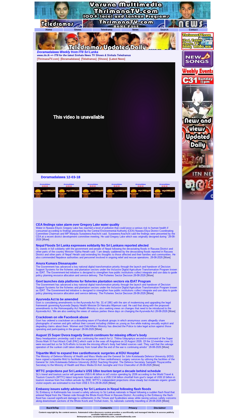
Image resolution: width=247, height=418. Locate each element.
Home (49, 29)
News (135, 29)
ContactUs (106, 408)
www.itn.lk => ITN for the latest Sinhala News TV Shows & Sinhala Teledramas (84, 55)
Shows (77, 29)
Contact (193, 29)
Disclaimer (160, 408)
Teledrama (106, 29)
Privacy (133, 408)
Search (164, 29)
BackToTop (53, 408)
